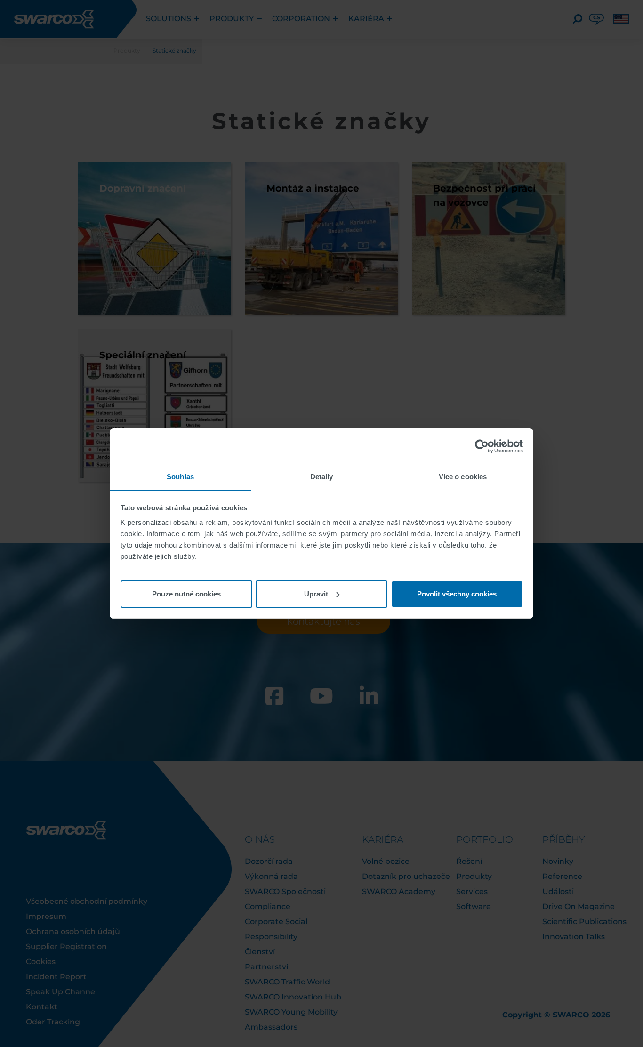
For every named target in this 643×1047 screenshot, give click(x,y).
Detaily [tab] (321, 477)
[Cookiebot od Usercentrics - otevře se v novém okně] (482, 446)
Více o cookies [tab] (463, 477)
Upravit (316, 594)
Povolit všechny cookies (457, 594)
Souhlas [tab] (180, 477)
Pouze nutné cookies (186, 594)
